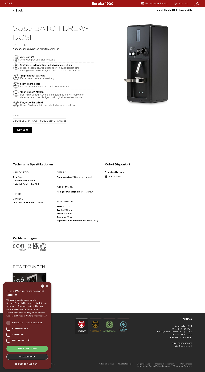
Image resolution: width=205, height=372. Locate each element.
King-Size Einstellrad (31, 103)
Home (159, 10)
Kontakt (183, 4)
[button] (27, 364)
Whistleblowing (106, 364)
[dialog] (27, 325)
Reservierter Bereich (156, 4)
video (16, 116)
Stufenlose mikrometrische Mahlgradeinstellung (46, 65)
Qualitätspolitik (125, 364)
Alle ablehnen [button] (27, 356)
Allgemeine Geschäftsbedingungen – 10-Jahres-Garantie (164, 366)
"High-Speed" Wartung (32, 76)
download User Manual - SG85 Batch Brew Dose (39, 121)
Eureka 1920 (102, 3)
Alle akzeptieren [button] (27, 348)
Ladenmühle (185, 10)
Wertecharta (186, 364)
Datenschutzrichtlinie (165, 364)
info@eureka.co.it (183, 346)
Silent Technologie (30, 84)
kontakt (22, 129)
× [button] (47, 286)
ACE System (27, 57)
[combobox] (42, 286)
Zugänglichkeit (144, 364)
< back (18, 10)
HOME (8, 4)
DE (195, 6)
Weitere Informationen (36, 315)
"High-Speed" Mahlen (32, 92)
